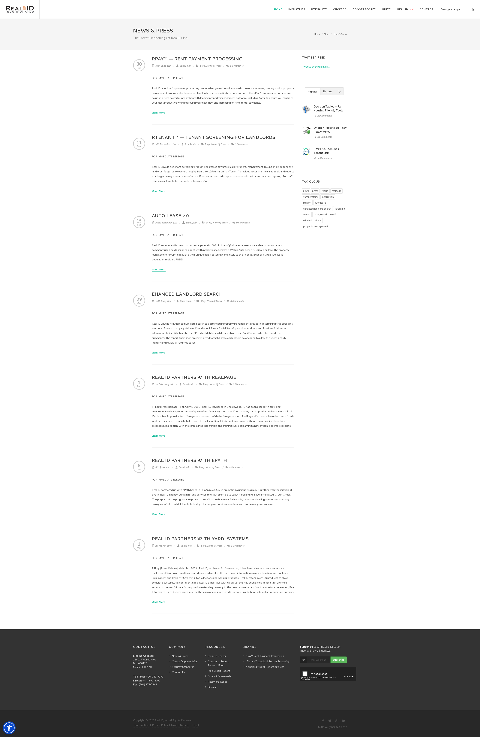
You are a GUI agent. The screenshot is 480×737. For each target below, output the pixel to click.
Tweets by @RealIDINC (316, 66)
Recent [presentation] (327, 91)
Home (317, 34)
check (318, 220)
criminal (307, 220)
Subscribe (338, 659)
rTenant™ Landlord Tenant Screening (268, 661)
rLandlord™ (252, 666)
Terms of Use (141, 724)
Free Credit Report (219, 670)
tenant (306, 214)
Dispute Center (217, 655)
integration (328, 196)
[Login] (473, 9)
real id (325, 190)
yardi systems (310, 196)
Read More (158, 112)
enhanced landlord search (317, 208)
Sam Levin (185, 65)
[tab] (312, 91)
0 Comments (237, 65)
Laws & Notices (180, 724)
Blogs (326, 34)
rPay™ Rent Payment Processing (265, 655)
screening (339, 208)
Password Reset (217, 681)
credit (333, 214)
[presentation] (339, 91)
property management (315, 226)
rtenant (307, 202)
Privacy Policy (160, 724)
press (315, 190)
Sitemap (212, 687)
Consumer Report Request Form (218, 663)
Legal (196, 724)
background (320, 214)
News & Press (213, 65)
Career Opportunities (184, 661)
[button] (9, 727)
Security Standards (183, 666)
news (306, 190)
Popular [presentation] (312, 91)
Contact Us (178, 672)
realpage (336, 190)
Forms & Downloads (219, 676)
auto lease (320, 202)
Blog (202, 65)
